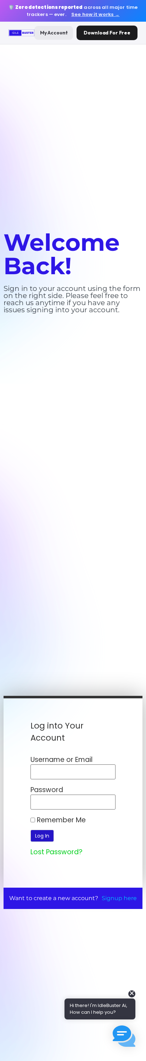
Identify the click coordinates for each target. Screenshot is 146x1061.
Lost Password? (56, 852)
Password (46, 789)
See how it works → (95, 14)
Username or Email (61, 759)
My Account (54, 32)
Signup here (119, 898)
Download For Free (107, 32)
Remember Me (60, 820)
